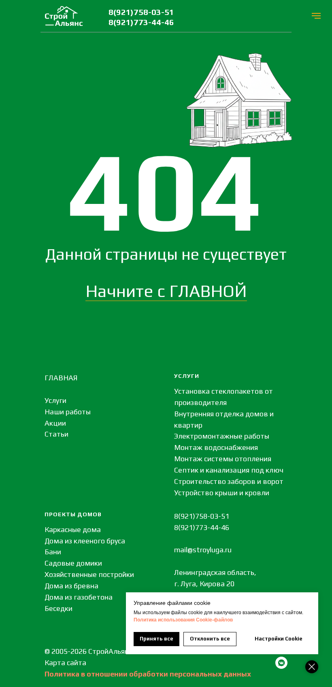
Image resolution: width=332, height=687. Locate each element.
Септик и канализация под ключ (228, 470)
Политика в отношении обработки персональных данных (148, 674)
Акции (55, 423)
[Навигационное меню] (316, 16)
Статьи (56, 434)
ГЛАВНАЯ (61, 377)
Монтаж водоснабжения (216, 447)
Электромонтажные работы (221, 436)
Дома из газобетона (79, 597)
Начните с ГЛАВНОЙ (166, 291)
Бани (53, 551)
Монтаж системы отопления (222, 458)
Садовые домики (73, 563)
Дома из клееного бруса (85, 540)
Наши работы (68, 411)
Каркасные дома (73, 529)
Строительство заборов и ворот (228, 481)
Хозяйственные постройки (89, 574)
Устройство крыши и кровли (221, 492)
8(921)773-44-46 (141, 22)
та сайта (71, 662)
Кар (51, 662)
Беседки (58, 608)
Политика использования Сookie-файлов (183, 620)
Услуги (55, 400)
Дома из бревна (71, 585)
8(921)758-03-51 (141, 12)
